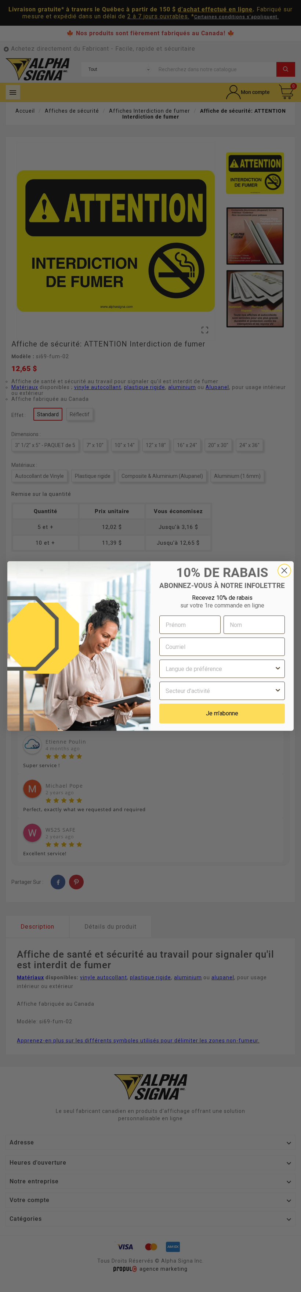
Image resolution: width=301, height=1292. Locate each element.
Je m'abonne (222, 713)
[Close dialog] (284, 570)
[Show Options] (278, 669)
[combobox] (220, 669)
